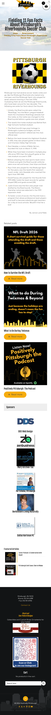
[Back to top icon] (25, 698)
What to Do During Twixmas (16, 330)
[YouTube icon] (24, 707)
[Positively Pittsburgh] (25, 3)
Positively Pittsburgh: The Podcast (20, 388)
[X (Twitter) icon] (22, 707)
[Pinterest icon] (27, 707)
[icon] (32, 707)
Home (15, 33)
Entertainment (28, 33)
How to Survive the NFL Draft (17, 272)
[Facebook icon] (19, 707)
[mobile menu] (3, 4)
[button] (49, 2)
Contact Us (25, 605)
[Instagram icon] (29, 707)
